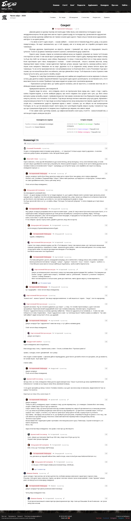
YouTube (99, 518)
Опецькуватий (55, 209)
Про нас (115, 5)
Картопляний (59, 257)
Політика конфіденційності (33, 516)
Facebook (106, 518)
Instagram (113, 518)
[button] (126, 5)
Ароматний (54, 400)
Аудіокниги (93, 5)
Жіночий (53, 173)
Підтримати (12, 516)
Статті (64, 5)
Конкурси (105, 5)
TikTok (127, 518)
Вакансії (20, 516)
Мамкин (53, 486)
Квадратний (54, 368)
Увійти (124, 5)
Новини (56, 5)
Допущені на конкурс (46, 124)
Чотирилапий (56, 225)
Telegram (121, 518)
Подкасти (81, 5)
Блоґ (72, 5)
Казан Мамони (40, 127)
